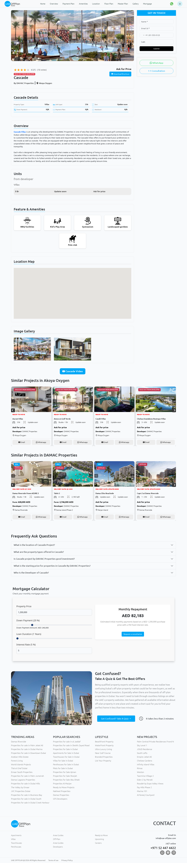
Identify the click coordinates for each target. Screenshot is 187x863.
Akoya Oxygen (45, 83)
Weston (140, 772)
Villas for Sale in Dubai (63, 760)
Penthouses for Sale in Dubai (66, 764)
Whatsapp (42, 442)
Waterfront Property (104, 745)
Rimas (139, 768)
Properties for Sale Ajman (64, 772)
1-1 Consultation (156, 71)
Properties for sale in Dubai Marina (26, 749)
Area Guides (58, 835)
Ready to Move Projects (63, 787)
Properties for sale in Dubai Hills (25, 783)
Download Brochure (121, 74)
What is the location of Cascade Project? (34, 545)
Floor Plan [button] (108, 4)
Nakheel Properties (61, 791)
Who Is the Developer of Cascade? (31, 572)
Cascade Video (74, 371)
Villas (47, 104)
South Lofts (142, 753)
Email (22, 442)
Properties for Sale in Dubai (65, 749)
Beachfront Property (104, 741)
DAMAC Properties (24, 83)
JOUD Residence (144, 749)
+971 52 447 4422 (163, 848)
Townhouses (16, 843)
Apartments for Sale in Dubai (66, 753)
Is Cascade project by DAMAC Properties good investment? (44, 558)
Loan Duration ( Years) (28, 634)
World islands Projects (21, 764)
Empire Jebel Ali (144, 757)
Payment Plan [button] (68, 4)
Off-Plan (56, 839)
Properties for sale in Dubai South (26, 799)
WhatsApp (157, 63)
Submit (156, 48)
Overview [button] (54, 4)
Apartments (16, 835)
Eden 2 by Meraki (145, 780)
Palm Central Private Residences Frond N (155, 741)
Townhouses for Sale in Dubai (66, 757)
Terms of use (53, 860)
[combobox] (144, 35)
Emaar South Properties (21, 772)
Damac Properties (61, 795)
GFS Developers (60, 799)
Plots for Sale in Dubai (63, 768)
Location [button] (96, 4)
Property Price (23, 606)
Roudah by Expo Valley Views (150, 783)
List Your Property (103, 760)
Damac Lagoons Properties (23, 780)
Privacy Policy (67, 860)
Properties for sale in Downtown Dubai (28, 753)
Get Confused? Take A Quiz (115, 718)
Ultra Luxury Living (103, 749)
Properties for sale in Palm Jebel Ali (27, 745)
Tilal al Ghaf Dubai (19, 768)
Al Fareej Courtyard (145, 795)
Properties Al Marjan (62, 783)
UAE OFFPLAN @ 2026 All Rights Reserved (28, 860)
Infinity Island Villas (145, 764)
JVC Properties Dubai (20, 791)
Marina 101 (142, 791)
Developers (58, 847)
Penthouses (16, 847)
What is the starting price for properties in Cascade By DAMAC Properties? (52, 565)
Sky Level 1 (142, 745)
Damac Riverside (18, 741)
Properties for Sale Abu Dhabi (66, 780)
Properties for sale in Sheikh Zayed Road (71, 745)
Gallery (136, 4)
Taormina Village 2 (145, 776)
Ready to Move (101, 835)
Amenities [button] (83, 4)
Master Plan (123, 4)
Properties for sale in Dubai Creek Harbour (30, 802)
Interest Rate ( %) (26, 644)
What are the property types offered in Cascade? (39, 552)
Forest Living (17, 760)
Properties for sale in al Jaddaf (67, 741)
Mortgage (147, 4)
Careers (98, 843)
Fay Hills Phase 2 (144, 787)
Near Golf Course (103, 753)
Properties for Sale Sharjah (65, 776)
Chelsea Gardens (144, 760)
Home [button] (42, 4)
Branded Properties (104, 757)
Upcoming (99, 839)
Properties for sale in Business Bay (26, 795)
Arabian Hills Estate (19, 757)
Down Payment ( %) (28, 620)
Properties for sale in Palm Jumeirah (27, 776)
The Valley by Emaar (20, 787)
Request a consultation (133, 634)
